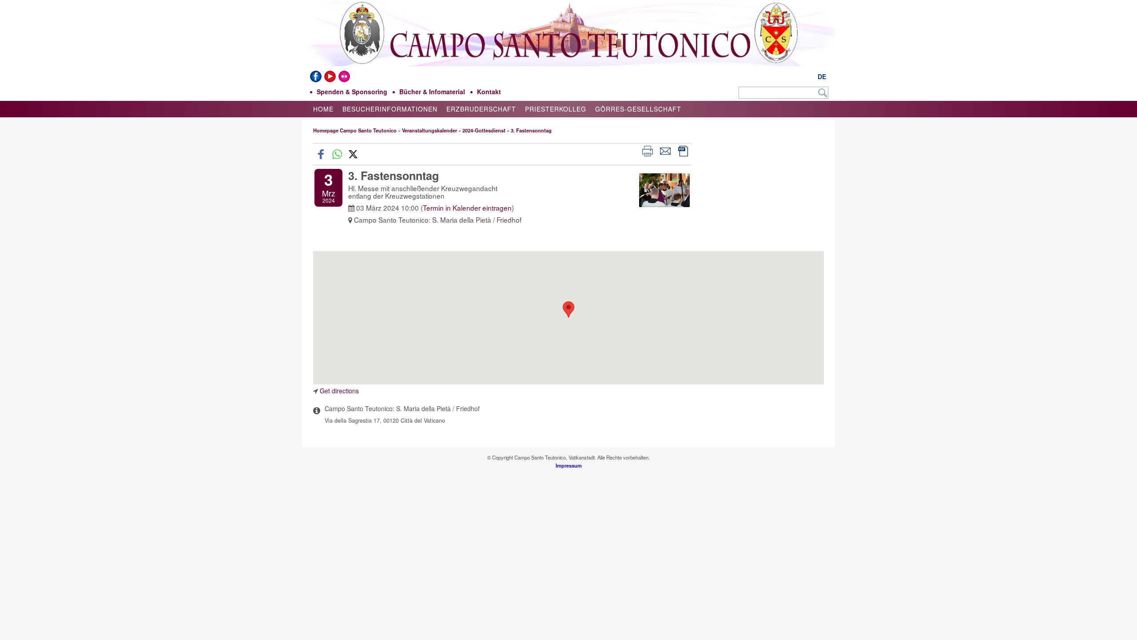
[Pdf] (683, 150)
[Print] (648, 150)
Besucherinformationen (389, 108)
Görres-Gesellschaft (638, 108)
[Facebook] (316, 76)
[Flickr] (344, 76)
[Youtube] (330, 76)
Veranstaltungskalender (429, 130)
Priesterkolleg (555, 108)
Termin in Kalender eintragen (467, 207)
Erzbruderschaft (481, 108)
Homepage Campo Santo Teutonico (355, 130)
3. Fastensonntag (531, 130)
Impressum (569, 465)
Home (323, 108)
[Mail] (665, 150)
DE (822, 76)
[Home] (568, 61)
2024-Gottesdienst (483, 130)
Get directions (339, 390)
